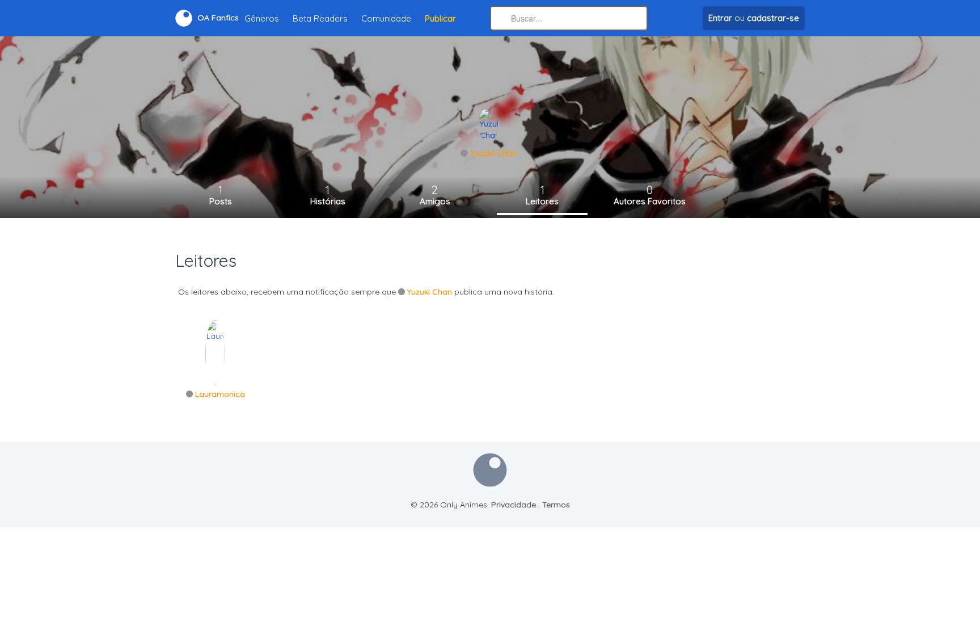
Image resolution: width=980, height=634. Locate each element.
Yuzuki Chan (493, 153)
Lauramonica (220, 394)
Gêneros (261, 18)
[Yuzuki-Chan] (489, 124)
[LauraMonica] (215, 352)
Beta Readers (320, 18)
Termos (556, 504)
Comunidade (386, 18)
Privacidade (513, 504)
